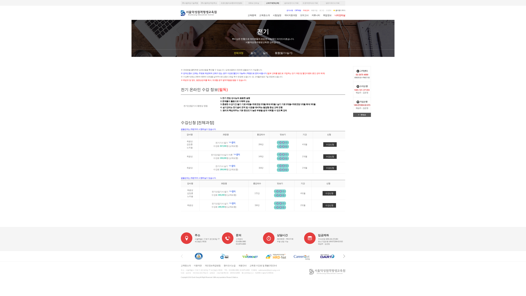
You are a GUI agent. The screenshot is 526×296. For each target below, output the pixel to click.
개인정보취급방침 (213, 265)
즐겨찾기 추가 (340, 10)
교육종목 (252, 15)
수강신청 (330, 144)
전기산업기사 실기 (220, 203)
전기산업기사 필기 (220, 191)
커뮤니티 (316, 15)
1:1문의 (328, 10)
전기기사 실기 (221, 166)
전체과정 (238, 53)
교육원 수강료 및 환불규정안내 (263, 265)
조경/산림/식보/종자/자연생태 (231, 3)
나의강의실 (340, 15)
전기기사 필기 (221, 143)
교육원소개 (264, 15)
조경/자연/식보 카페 (310, 3)
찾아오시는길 (230, 265)
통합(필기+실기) (283, 53)
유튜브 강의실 (253, 3)
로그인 (321, 10)
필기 (253, 53)
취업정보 (327, 15)
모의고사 (304, 15)
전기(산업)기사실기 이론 (222, 155)
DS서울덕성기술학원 (190, 3)
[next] (344, 256)
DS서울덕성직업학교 (209, 3)
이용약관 (198, 265)
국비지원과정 (290, 15)
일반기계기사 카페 (332, 3)
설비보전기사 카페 (291, 3)
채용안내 (243, 265)
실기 (265, 53)
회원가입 (314, 10)
